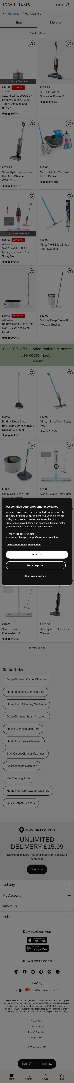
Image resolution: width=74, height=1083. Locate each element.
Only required (36, 569)
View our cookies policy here (24, 548)
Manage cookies (35, 579)
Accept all (37, 558)
